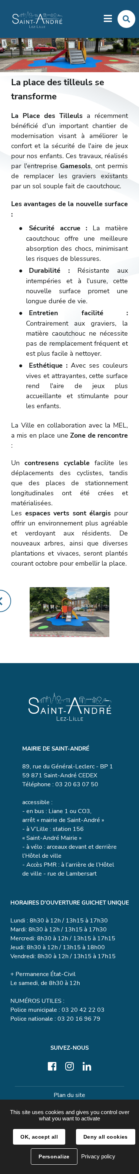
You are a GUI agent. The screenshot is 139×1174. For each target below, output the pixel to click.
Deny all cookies (105, 1137)
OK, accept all (39, 1137)
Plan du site (69, 1095)
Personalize (54, 1156)
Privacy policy (98, 1156)
